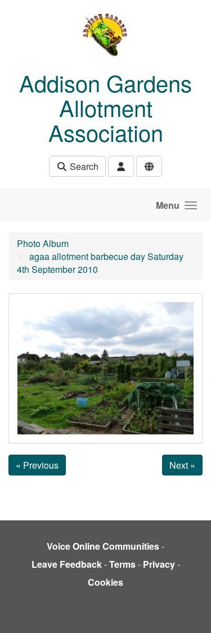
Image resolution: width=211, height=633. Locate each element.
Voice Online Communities (103, 546)
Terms (122, 564)
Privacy (159, 564)
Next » (182, 465)
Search (83, 166)
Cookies (105, 582)
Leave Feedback (67, 564)
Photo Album (43, 243)
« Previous (37, 465)
